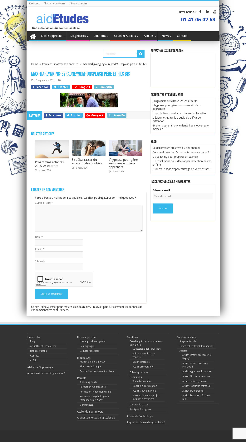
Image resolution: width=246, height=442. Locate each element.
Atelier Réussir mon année (196, 376)
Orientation (136, 377)
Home (34, 64)
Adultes (149, 36)
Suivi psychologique (140, 409)
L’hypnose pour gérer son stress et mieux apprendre (123, 163)
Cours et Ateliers (125, 36)
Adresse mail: (162, 190)
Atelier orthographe (143, 366)
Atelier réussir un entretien (196, 386)
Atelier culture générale (194, 381)
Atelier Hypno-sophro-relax (196, 371)
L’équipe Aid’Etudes (89, 351)
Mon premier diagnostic (92, 361)
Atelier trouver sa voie (144, 390)
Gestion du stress (139, 404)
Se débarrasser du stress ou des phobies (87, 161)
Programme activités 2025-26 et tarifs (49, 164)
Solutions (100, 36)
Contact (34, 3)
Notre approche (51, 36)
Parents (81, 378)
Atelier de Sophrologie (40, 367)
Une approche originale (92, 341)
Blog (32, 341)
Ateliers (183, 351)
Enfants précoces (139, 372)
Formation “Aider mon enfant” (96, 391)
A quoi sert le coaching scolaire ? (46, 373)
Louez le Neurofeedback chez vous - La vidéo (179, 113)
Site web (40, 261)
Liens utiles (33, 337)
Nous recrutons (54, 3)
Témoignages (78, 3)
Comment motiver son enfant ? (60, 64)
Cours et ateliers (186, 337)
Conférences (86, 404)
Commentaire (44, 202)
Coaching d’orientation (145, 386)
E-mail (39, 249)
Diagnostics (78, 36)
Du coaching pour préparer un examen (175, 156)
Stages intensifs (188, 341)
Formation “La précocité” (93, 387)
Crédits (34, 360)
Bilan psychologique (90, 366)
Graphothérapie (141, 362)
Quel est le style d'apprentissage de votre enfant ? (182, 169)
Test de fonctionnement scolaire (97, 371)
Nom (39, 237)
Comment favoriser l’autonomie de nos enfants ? (181, 152)
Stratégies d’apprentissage (146, 348)
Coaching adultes (89, 382)
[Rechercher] (141, 54)
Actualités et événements (43, 346)
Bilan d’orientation (142, 381)
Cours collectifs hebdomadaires (196, 346)
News (165, 36)
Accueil (33, 36)
